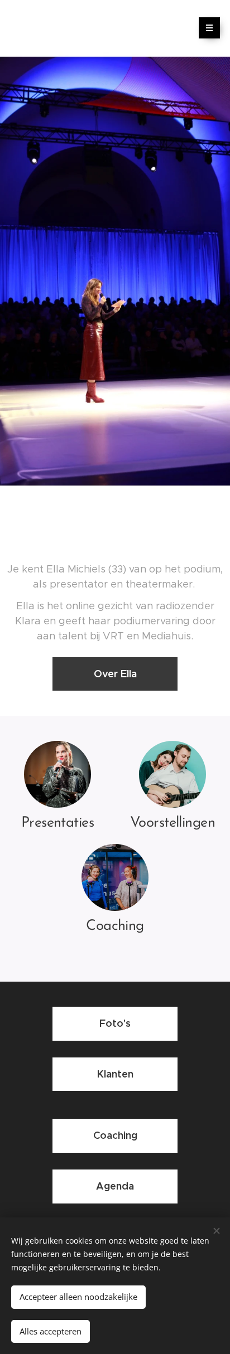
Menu (209, 27)
